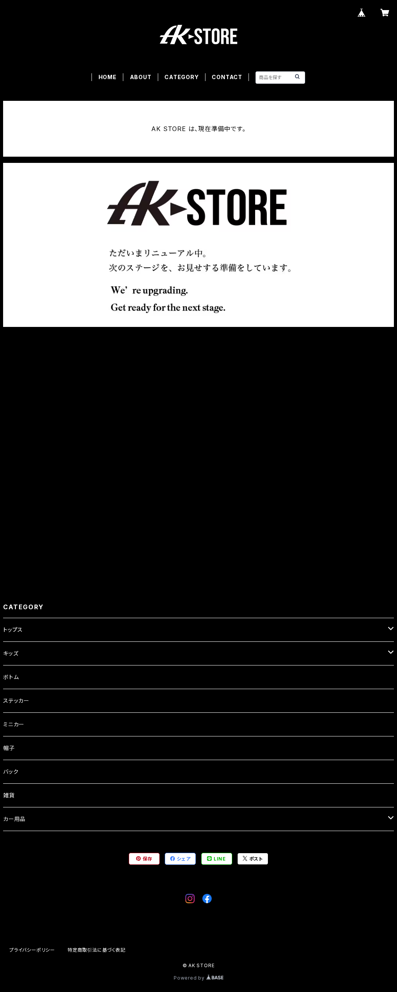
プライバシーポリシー (32, 950)
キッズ (10, 653)
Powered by (190, 978)
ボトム (11, 677)
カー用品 (14, 819)
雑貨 (9, 795)
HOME (107, 77)
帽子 (9, 748)
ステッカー (16, 700)
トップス (13, 629)
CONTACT (227, 77)
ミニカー (13, 724)
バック (10, 771)
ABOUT (141, 77)
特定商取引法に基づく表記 (96, 950)
